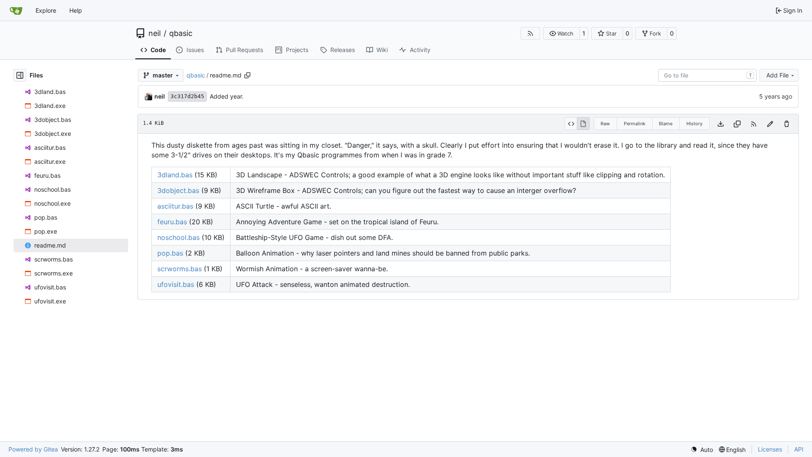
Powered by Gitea (33, 449)
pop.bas (170, 253)
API (799, 449)
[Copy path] (247, 75)
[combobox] (707, 75)
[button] (561, 33)
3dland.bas (174, 175)
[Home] (16, 10)
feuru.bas (172, 221)
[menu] (702, 449)
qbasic (180, 33)
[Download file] (720, 124)
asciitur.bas (175, 206)
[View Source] (571, 123)
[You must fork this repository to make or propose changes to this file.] (770, 124)
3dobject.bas (178, 190)
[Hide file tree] (20, 75)
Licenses (770, 449)
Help (75, 10)
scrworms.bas (179, 268)
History (694, 124)
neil (154, 33)
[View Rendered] (583, 123)
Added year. (227, 96)
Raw (605, 124)
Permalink (634, 124)
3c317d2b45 (187, 96)
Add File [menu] (777, 75)
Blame (665, 124)
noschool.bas (178, 237)
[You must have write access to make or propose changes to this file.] (786, 124)
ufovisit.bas (175, 284)
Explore (46, 10)
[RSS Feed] (530, 33)
